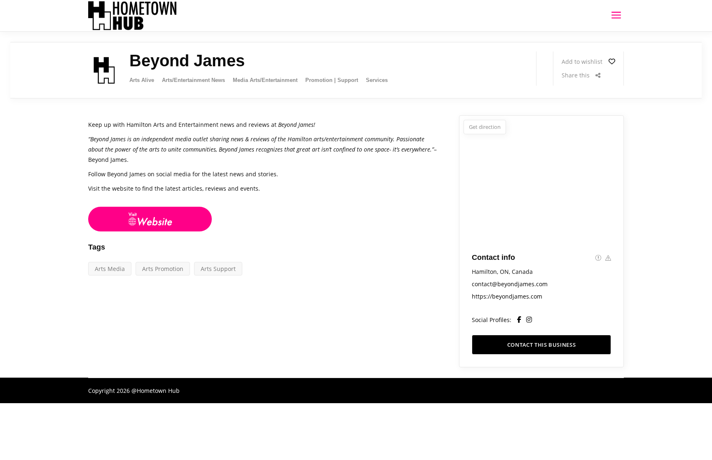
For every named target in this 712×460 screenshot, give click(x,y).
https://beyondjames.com (507, 296)
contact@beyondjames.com (510, 284)
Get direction (485, 127)
